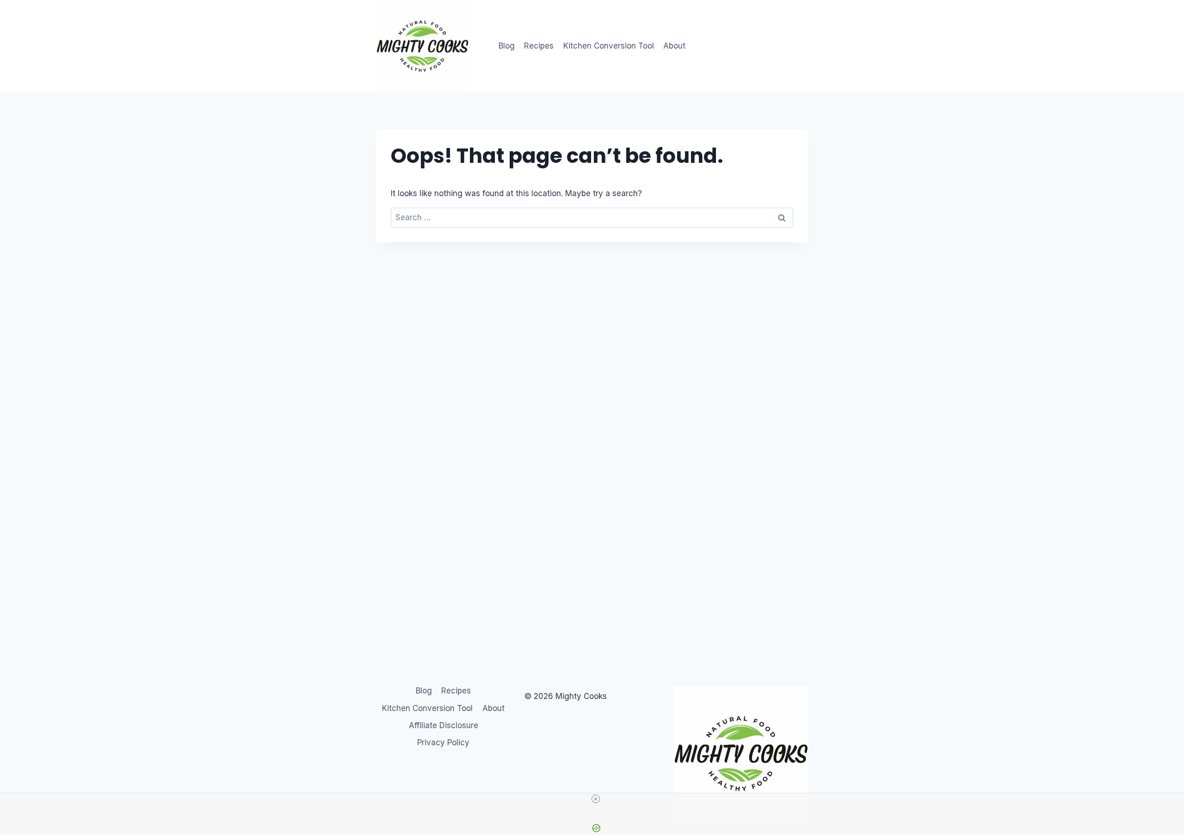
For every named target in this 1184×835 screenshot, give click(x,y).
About (674, 45)
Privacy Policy (443, 742)
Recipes (539, 45)
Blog (507, 45)
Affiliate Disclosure (443, 725)
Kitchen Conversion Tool (608, 45)
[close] (596, 799)
